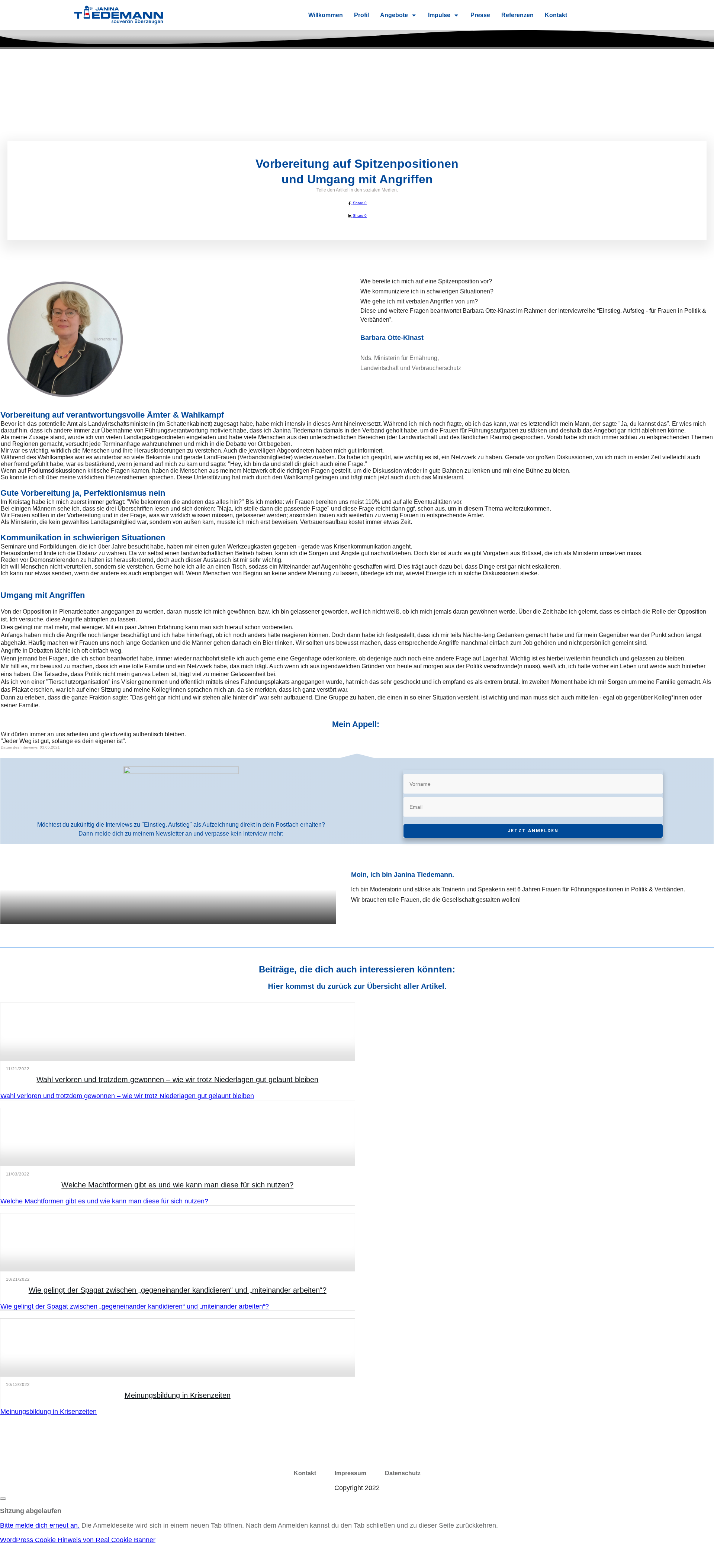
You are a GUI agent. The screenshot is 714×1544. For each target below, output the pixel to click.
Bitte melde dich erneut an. (40, 1525)
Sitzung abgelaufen (30, 1511)
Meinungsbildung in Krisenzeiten (178, 1395)
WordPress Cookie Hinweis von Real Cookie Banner (77, 1540)
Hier (275, 986)
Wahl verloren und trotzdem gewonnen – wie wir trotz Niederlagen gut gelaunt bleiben (177, 1079)
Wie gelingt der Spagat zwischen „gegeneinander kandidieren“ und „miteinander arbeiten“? (178, 1290)
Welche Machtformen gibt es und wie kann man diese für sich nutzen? (177, 1185)
